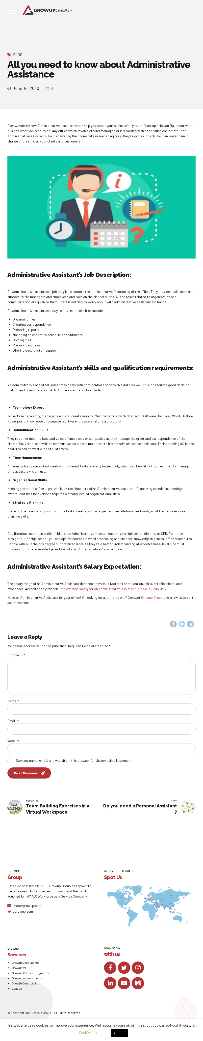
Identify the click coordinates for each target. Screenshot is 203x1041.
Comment (16, 655)
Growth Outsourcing (25, 983)
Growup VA (19, 967)
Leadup (17, 988)
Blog (17, 54)
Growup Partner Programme (31, 973)
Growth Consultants (25, 962)
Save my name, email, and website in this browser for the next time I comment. (74, 760)
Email (13, 721)
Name (13, 701)
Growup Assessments (27, 978)
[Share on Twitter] (181, 624)
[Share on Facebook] (173, 624)
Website (13, 741)
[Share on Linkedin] (190, 624)
